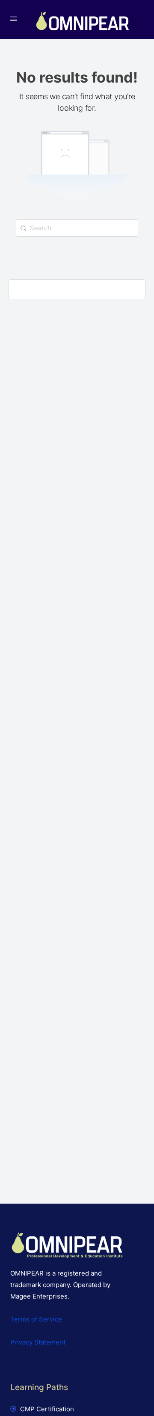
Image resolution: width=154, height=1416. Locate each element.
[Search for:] (77, 228)
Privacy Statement (37, 1342)
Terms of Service (36, 1319)
